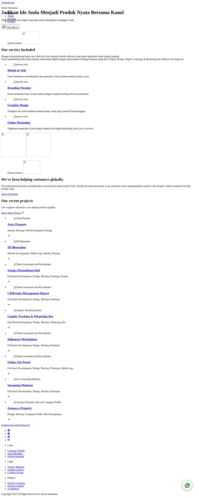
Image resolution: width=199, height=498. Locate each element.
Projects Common (16, 483)
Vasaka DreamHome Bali (23, 270)
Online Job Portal (18, 362)
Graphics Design (17, 105)
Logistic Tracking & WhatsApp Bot (30, 316)
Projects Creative (15, 486)
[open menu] (3, 27)
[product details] (8, 236)
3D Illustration (16, 247)
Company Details (16, 450)
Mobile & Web (16, 70)
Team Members (15, 453)
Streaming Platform (20, 385)
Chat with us (12, 27)
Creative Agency (15, 469)
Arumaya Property (19, 408)
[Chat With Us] (187, 485)
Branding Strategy (19, 87)
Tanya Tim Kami (9, 194)
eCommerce (13, 488)
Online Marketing (18, 122)
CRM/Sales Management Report (28, 293)
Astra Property (17, 224)
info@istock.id (22, 425)
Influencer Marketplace (22, 339)
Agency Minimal (15, 467)
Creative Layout (15, 472)
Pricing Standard (15, 456)
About (10, 16)
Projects (11, 21)
